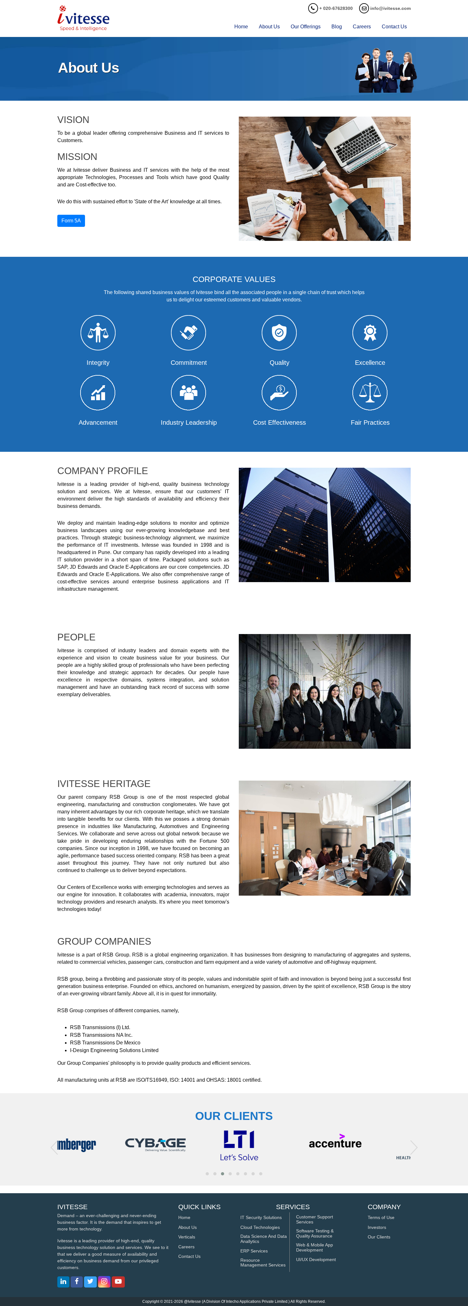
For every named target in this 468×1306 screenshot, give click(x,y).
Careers (362, 26)
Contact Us (189, 1256)
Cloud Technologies (260, 1227)
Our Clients (379, 1237)
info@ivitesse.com (390, 8)
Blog (336, 26)
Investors (377, 1227)
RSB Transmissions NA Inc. (101, 1035)
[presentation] (54, 1147)
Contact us (394, 26)
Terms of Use (381, 1217)
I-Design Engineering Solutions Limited (114, 1050)
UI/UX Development (316, 1259)
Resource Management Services (263, 1262)
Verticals (186, 1237)
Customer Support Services (314, 1219)
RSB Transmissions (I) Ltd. (100, 1027)
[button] (207, 1174)
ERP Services (254, 1251)
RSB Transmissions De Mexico (105, 1042)
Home (241, 26)
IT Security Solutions (261, 1217)
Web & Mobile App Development (314, 1247)
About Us (269, 26)
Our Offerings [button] (306, 26)
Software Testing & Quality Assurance (315, 1233)
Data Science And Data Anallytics (263, 1239)
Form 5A (71, 220)
